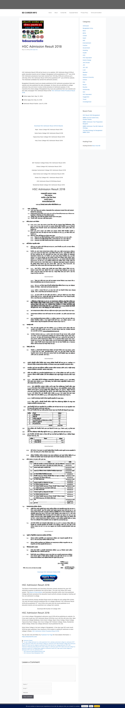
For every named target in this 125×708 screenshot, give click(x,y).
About (56, 12)
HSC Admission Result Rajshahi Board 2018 (34, 651)
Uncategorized (87, 101)
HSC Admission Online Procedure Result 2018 (45, 631)
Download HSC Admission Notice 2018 (48, 572)
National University (88, 77)
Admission (26, 640)
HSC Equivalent (87, 57)
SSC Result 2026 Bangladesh (91, 115)
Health (85, 52)
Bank (84, 30)
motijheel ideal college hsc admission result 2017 (45, 648)
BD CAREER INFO (29, 13)
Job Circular (86, 62)
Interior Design (87, 60)
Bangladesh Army (88, 28)
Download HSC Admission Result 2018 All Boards (48, 126)
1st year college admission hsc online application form (37, 642)
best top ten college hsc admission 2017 (38, 645)
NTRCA (85, 79)
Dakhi (84, 38)
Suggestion (86, 97)
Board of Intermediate (36, 592)
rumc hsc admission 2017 (36, 649)
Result (30, 640)
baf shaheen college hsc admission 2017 (46, 643)
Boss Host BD (96, 145)
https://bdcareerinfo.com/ (29, 636)
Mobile (85, 75)
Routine (85, 87)
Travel (84, 99)
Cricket (85, 35)
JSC (84, 65)
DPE (84, 40)
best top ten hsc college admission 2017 (58, 645)
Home (50, 12)
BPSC (84, 33)
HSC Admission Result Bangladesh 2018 (33, 653)
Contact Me (63, 12)
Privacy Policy (84, 12)
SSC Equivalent (87, 94)
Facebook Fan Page (47, 634)
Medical (85, 72)
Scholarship (86, 89)
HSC (84, 55)
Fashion (85, 45)
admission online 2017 (30, 643)
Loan (84, 70)
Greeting (85, 50)
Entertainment (87, 43)
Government (86, 48)
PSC (84, 82)
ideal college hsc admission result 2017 (51, 646)
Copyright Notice (73, 12)
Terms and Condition (96, 12)
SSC (84, 92)
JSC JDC (85, 67)
